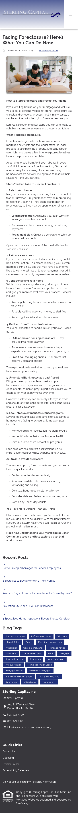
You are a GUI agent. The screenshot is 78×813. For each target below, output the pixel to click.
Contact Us (9, 751)
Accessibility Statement (16, 770)
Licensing (8, 757)
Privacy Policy (11, 764)
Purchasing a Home (48, 50)
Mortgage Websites (28, 799)
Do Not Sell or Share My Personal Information (29, 781)
